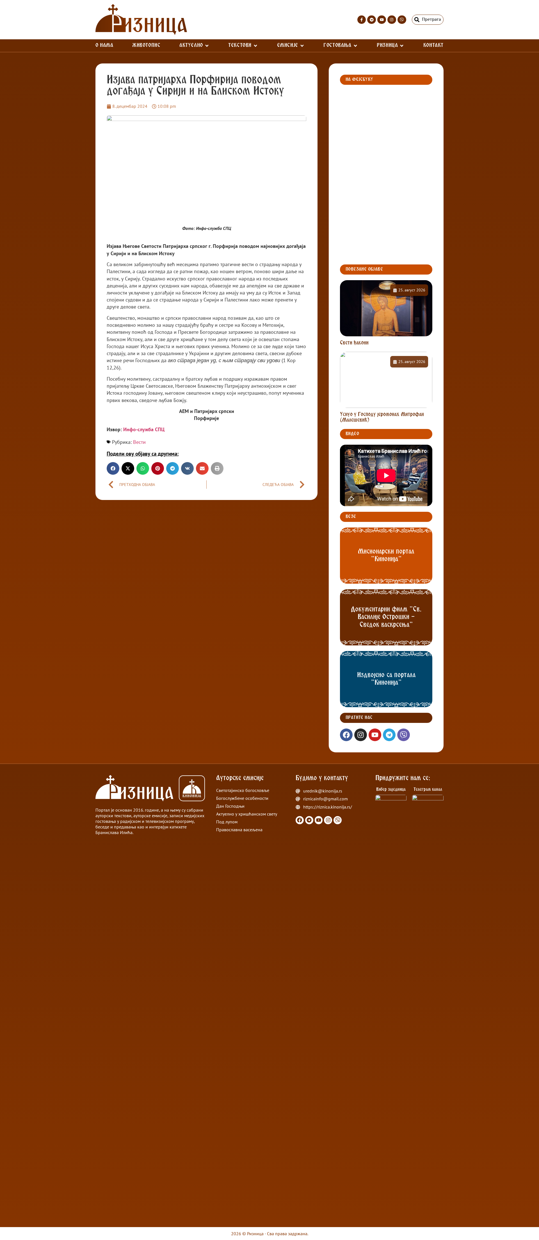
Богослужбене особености (242, 798)
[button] (113, 468)
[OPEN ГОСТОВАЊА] (355, 45)
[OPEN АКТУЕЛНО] (206, 45)
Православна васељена (239, 829)
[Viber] (402, 19)
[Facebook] (346, 735)
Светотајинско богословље (242, 790)
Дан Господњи (230, 806)
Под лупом (226, 822)
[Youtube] (381, 19)
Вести (139, 442)
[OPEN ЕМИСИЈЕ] (302, 45)
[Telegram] (371, 19)
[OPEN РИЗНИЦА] (401, 45)
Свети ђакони (354, 343)
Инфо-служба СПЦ (144, 429)
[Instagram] (391, 19)
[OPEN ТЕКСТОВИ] (255, 45)
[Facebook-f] (361, 19)
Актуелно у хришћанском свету (246, 814)
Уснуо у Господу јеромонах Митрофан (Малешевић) (382, 417)
